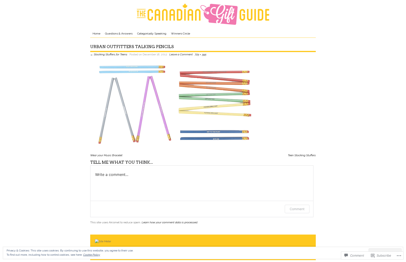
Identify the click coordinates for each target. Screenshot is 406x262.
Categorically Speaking (151, 33)
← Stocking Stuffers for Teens (108, 54)
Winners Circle (180, 33)
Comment (297, 209)
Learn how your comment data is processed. (170, 222)
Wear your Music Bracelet (106, 155)
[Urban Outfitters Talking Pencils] (175, 150)
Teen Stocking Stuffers (302, 155)
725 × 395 (200, 54)
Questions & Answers (119, 33)
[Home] (203, 14)
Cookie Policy (91, 254)
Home (96, 33)
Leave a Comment (181, 54)
